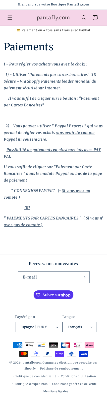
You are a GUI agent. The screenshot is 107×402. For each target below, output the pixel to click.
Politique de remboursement (61, 368)
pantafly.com (33, 362)
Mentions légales (55, 391)
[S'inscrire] (83, 277)
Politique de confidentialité (35, 376)
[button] (9, 17)
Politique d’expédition (31, 384)
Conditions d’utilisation (78, 376)
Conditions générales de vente (74, 384)
